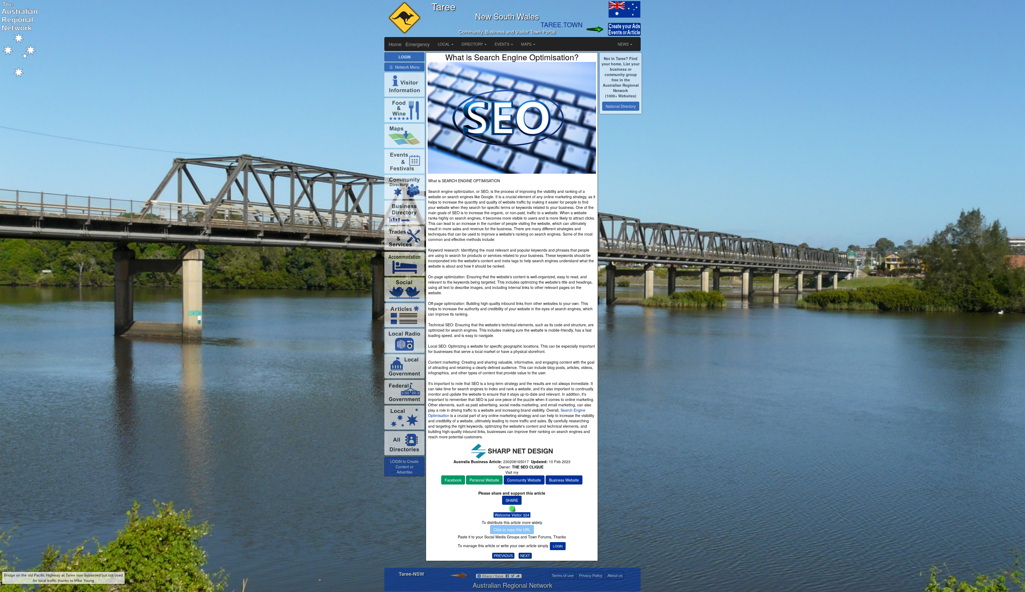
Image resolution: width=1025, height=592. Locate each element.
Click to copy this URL (512, 529)
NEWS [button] (624, 44)
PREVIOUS (503, 556)
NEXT (525, 556)
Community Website (524, 480)
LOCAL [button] (444, 44)
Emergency (417, 44)
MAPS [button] (527, 44)
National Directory (621, 106)
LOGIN (558, 546)
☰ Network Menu (404, 67)
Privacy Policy (590, 575)
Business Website (564, 480)
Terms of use (563, 575)
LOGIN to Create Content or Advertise (404, 467)
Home (395, 44)
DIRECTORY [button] (473, 44)
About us (615, 575)
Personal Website (484, 480)
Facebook (453, 480)
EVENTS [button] (502, 44)
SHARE (512, 500)
